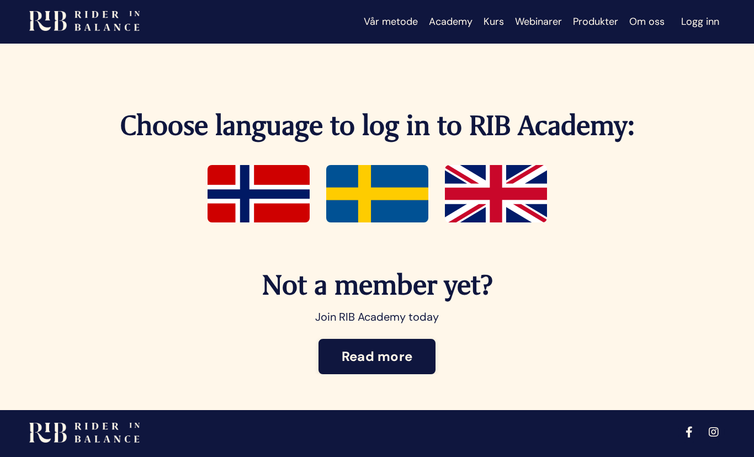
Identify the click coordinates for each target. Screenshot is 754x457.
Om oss (647, 21)
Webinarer (538, 21)
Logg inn (700, 21)
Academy (450, 21)
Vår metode (391, 21)
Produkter (595, 21)
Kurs (494, 21)
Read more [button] (377, 356)
